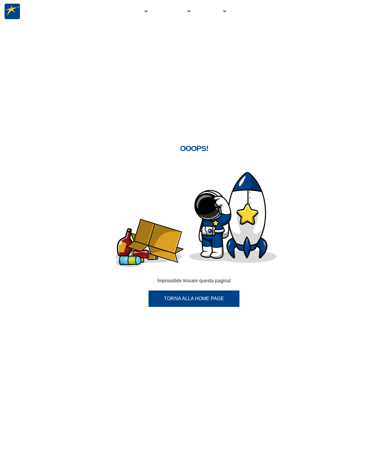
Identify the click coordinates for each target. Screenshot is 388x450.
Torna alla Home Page (194, 298)
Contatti (366, 11)
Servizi (211, 11)
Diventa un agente (317, 11)
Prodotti (172, 11)
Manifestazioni (259, 11)
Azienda (131, 11)
